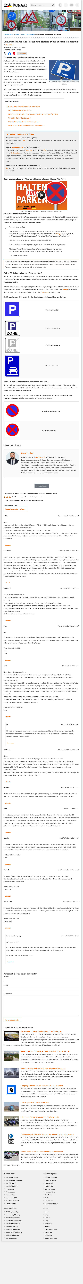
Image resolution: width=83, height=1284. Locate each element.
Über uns (47, 1218)
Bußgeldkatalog (8, 34)
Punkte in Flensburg (51, 1180)
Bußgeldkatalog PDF (12, 1186)
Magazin (47, 1215)
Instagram (77, 5)
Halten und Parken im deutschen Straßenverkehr (40, 1117)
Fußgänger (44, 292)
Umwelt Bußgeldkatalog (13, 1218)
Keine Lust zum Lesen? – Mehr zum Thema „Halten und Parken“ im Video (33, 114)
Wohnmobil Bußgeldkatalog (14, 1232)
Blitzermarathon (10, 1195)
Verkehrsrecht (40, 457)
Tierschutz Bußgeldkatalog (13, 1220)
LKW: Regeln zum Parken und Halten (35, 1103)
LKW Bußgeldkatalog (12, 1212)
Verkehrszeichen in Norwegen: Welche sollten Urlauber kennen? (46, 1051)
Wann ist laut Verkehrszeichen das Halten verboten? (26, 126)
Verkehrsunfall (10, 1189)
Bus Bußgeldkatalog (12, 1226)
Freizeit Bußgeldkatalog (13, 1223)
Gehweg (65, 289)
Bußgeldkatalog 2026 (21, 7)
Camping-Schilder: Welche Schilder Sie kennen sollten (42, 1085)
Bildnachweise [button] (42, 486)
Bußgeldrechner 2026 (12, 1177)
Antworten (8, 545)
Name (6, 977)
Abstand (47, 1198)
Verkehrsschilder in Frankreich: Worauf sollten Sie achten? (43, 1068)
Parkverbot (28, 150)
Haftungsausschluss (51, 1229)
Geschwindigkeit (50, 1189)
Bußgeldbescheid (11, 1183)
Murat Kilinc (9, 45)
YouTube (71, 5)
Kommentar (8, 994)
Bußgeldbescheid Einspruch (14, 1180)
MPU (15, 1198)
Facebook (66, 5)
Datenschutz (48, 1232)
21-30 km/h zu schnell (12, 1201)
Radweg (57, 234)
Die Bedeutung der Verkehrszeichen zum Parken (23, 106)
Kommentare (22, 54)
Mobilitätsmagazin (17, 5)
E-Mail (6, 985)
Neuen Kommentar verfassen (15, 509)
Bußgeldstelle (49, 1201)
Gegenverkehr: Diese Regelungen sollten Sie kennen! (41, 1031)
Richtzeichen (31, 34)
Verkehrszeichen (20, 34)
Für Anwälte (48, 1223)
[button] (5, 53)
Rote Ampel (48, 1195)
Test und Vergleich (11, 1238)
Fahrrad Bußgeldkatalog (13, 1215)
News (46, 1212)
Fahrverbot (9, 1198)
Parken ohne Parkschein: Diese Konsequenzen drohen (42, 1151)
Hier (7, 168)
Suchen (53, 5)
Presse (47, 1220)
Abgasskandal (49, 1186)
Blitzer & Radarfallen (51, 1177)
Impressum (48, 1235)
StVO (44, 150)
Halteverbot (15, 153)
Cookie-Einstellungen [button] (51, 1238)
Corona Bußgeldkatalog (12, 1235)
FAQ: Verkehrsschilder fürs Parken (19, 110)
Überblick (25, 140)
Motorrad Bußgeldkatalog (13, 1229)
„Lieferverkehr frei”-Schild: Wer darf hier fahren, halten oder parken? (47, 1134)
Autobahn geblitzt (11, 1203)
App (60, 5)
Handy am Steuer (50, 1192)
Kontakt (47, 1226)
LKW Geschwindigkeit (51, 1203)
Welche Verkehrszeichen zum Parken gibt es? (23, 122)
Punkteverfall (49, 1183)
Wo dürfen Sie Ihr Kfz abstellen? (19, 118)
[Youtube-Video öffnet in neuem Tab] (41, 195)
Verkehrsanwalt (10, 1192)
